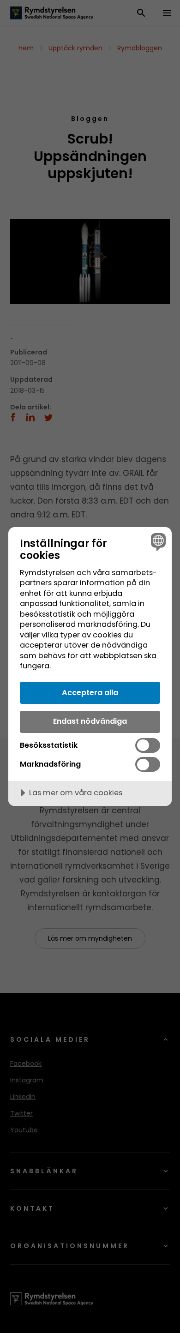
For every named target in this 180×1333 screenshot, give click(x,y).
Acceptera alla (90, 692)
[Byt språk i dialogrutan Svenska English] (157, 541)
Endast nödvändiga (90, 721)
